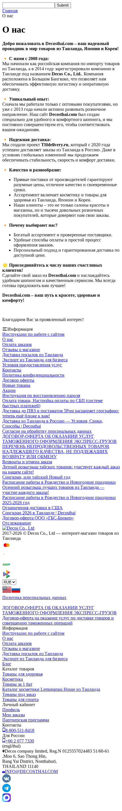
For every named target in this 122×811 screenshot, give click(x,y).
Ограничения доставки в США (32, 507)
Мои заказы (13, 714)
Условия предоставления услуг (32, 364)
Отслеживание (16, 523)
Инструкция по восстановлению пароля (41, 395)
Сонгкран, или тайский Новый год (36, 477)
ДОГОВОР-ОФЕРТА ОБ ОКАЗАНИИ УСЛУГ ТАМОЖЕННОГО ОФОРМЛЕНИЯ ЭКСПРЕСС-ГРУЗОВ (59, 439)
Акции (9, 390)
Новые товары (16, 385)
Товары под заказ (19, 694)
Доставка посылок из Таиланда (32, 354)
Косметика (12, 679)
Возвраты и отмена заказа (27, 461)
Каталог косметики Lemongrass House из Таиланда (51, 689)
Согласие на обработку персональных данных (47, 431)
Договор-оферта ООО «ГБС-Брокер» (38, 517)
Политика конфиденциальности (33, 375)
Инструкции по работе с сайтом (33, 334)
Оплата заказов (17, 344)
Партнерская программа (25, 719)
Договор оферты (18, 380)
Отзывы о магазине (21, 349)
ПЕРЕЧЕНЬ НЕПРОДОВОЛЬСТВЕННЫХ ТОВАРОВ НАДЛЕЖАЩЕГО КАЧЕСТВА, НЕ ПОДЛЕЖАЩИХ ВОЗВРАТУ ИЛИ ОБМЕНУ (55, 451)
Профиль (11, 709)
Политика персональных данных (34, 597)
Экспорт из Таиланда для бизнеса (35, 359)
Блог (6, 663)
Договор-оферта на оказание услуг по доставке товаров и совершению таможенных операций (58, 620)
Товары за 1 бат (17, 684)
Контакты (11, 370)
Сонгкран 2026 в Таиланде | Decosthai (38, 512)
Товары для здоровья (22, 674)
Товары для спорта (20, 699)
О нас (7, 339)
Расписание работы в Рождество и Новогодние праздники (59, 482)
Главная (10, 10)
